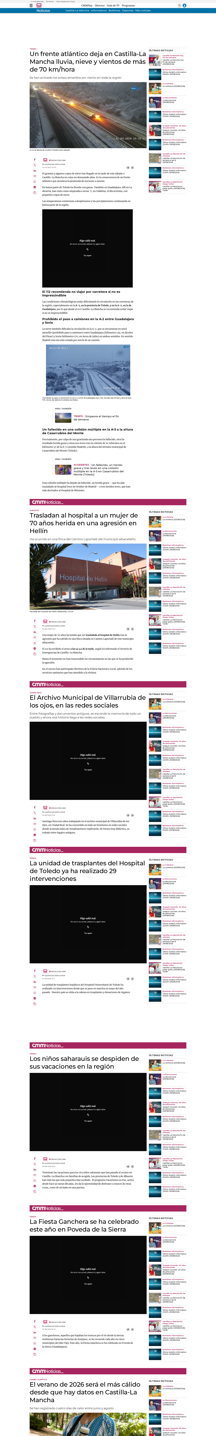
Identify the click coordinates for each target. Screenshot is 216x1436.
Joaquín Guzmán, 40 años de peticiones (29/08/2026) (174, 132)
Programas (128, 5)
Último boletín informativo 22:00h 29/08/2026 (174, 144)
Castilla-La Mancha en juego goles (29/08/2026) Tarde (173, 189)
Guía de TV (114, 5)
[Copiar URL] (88, 249)
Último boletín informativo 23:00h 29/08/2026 (174, 115)
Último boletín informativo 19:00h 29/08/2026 (174, 647)
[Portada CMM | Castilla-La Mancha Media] (39, 5)
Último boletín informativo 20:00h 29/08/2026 (174, 633)
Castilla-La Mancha (77, 10)
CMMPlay (87, 5)
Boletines (114, 10)
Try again (88, 255)
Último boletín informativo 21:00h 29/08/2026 (174, 172)
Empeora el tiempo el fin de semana (96, 418)
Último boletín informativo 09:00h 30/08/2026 (174, 73)
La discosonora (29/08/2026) (169, 101)
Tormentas (50, 1)
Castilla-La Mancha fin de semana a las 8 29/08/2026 (173, 160)
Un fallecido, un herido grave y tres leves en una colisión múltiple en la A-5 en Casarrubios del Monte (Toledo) (99, 469)
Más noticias (143, 10)
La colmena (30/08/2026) (173, 86)
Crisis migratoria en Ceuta (65, 1)
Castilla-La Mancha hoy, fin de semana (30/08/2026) (173, 62)
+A (128, 168)
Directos (100, 5)
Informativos (99, 10)
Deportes (128, 10)
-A (132, 168)
